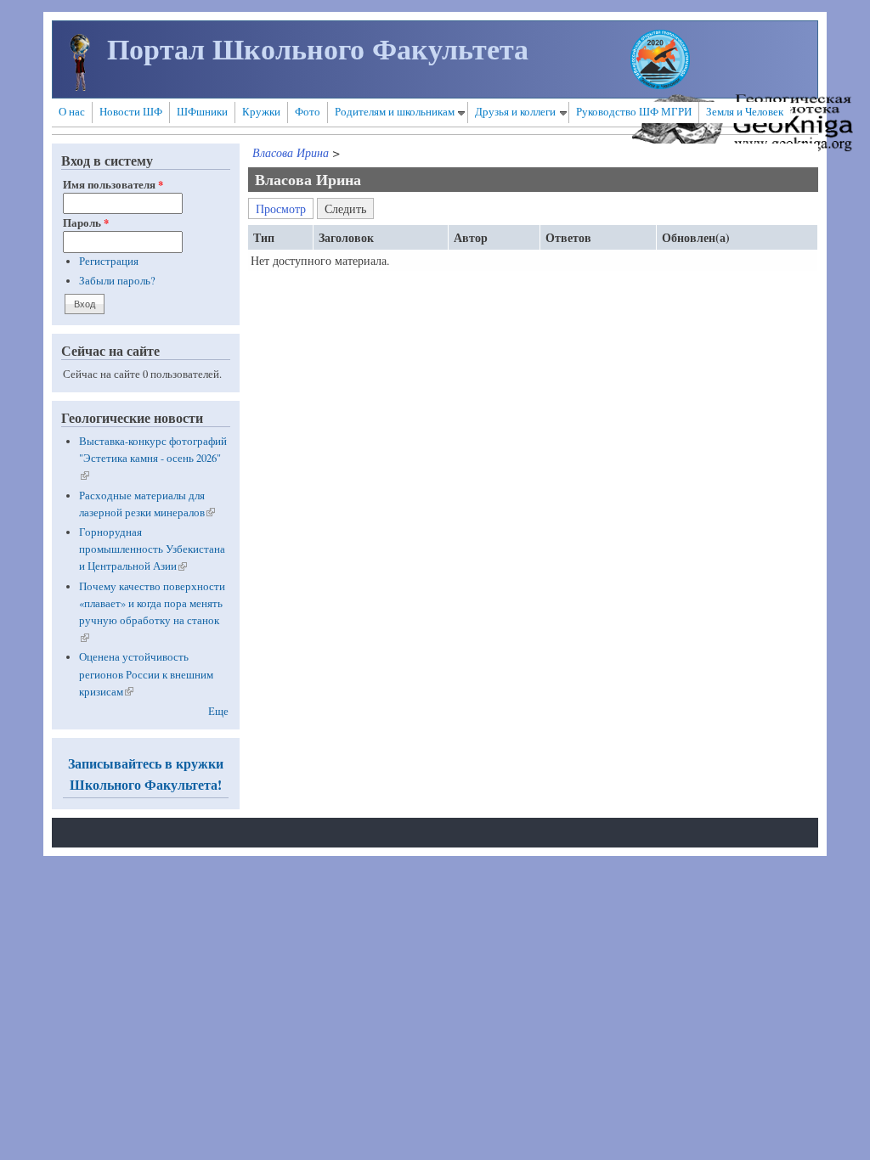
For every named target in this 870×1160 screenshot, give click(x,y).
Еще (218, 711)
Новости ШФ (130, 111)
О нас (72, 111)
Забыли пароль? (117, 280)
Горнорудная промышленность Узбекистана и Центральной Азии (152, 549)
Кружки (261, 111)
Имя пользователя (113, 184)
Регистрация (108, 261)
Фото (307, 111)
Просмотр (281, 208)
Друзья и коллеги (515, 111)
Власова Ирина (290, 152)
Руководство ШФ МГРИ (634, 111)
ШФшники (202, 111)
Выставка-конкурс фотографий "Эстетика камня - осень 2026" (153, 458)
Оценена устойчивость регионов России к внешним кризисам (146, 674)
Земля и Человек (744, 111)
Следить (349, 207)
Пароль (86, 222)
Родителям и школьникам (395, 111)
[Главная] (80, 86)
